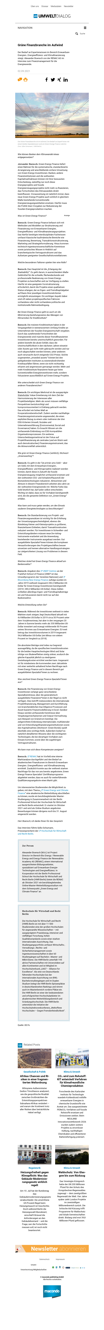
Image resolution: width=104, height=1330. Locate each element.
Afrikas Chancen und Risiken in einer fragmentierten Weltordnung (34, 1079)
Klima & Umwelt (72, 1071)
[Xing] (59, 80)
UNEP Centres (50, 571)
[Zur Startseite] (52, 16)
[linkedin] (65, 80)
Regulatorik (35, 1168)
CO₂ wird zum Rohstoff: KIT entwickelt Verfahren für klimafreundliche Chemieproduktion (72, 1081)
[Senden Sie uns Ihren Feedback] (20, 80)
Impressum (60, 1259)
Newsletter (68, 6)
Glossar (44, 6)
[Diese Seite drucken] (25, 80)
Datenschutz (44, 1259)
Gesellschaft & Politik (35, 1071)
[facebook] (46, 80)
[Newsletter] (52, 1248)
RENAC (33, 756)
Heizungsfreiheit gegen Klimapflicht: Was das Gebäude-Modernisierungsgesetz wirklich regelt (35, 1179)
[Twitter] (53, 80)
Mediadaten (56, 6)
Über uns (35, 6)
